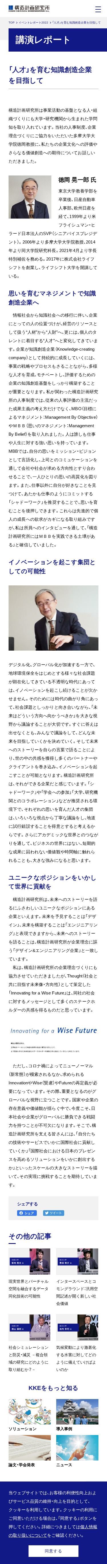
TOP (12, 22)
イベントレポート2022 (33, 22)
